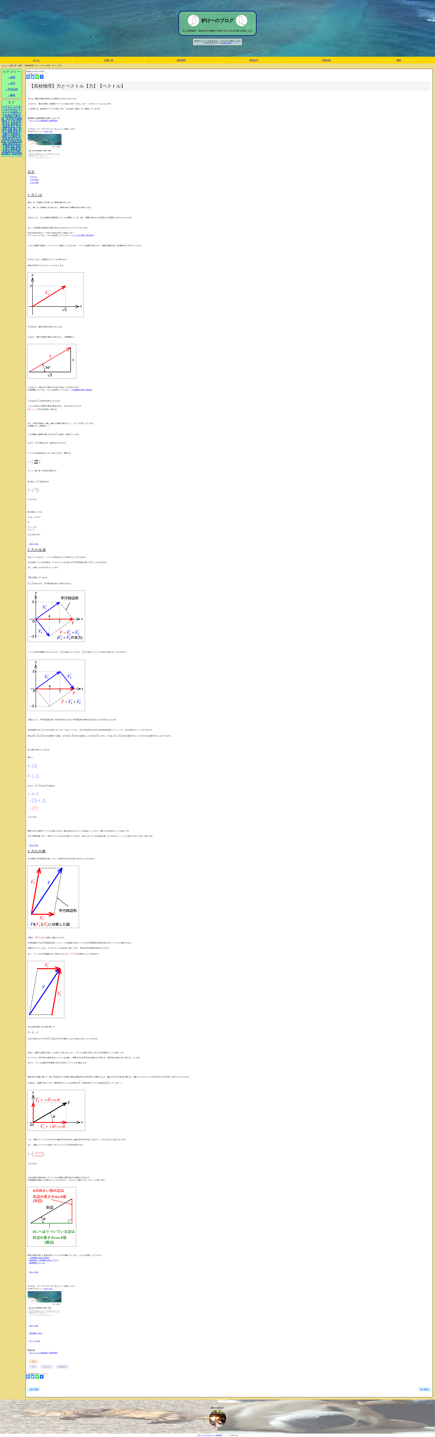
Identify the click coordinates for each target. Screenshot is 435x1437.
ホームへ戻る (34, 1341)
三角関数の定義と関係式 (82, 390)
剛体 (4, 121)
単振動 (14, 123)
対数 (10, 128)
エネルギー (11, 108)
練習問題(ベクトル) (37, 1263)
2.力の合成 (34, 180)
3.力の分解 (34, 183)
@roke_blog (226, 43)
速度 (12, 146)
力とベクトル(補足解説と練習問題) (43, 121)
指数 (10, 131)
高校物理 (181, 60)
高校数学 (6, 153)
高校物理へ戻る (35, 1333)
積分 (12, 138)
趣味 (398, 60)
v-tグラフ (7, 106)
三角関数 (7, 116)
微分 (15, 128)
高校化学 (253, 60)
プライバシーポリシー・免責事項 (209, 1435)
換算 (15, 131)
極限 (4, 136)
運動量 (14, 148)
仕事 (15, 116)
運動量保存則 (12, 150)
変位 (12, 126)
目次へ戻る (33, 544)
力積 (13, 121)
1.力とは (33, 177)
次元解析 (13, 136)
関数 (18, 151)
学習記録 (326, 60)
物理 (33, 1361)
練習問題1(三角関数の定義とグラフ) (44, 1260)
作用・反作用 (11, 117)
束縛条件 (16, 133)
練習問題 (13, 143)
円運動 (18, 118)
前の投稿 (34, 1389)
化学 (12, 83)
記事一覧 (108, 60)
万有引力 (16, 113)
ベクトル (47, 1366)
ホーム (36, 60)
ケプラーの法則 (11, 110)
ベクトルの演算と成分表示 (82, 235)
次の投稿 (424, 1389)
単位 (7, 123)
